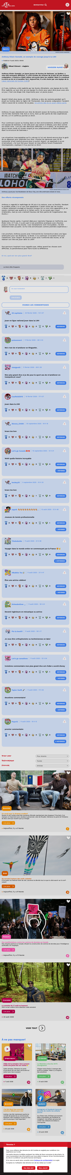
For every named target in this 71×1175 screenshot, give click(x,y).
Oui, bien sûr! (29, 1168)
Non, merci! (43, 1168)
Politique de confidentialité (43, 1160)
